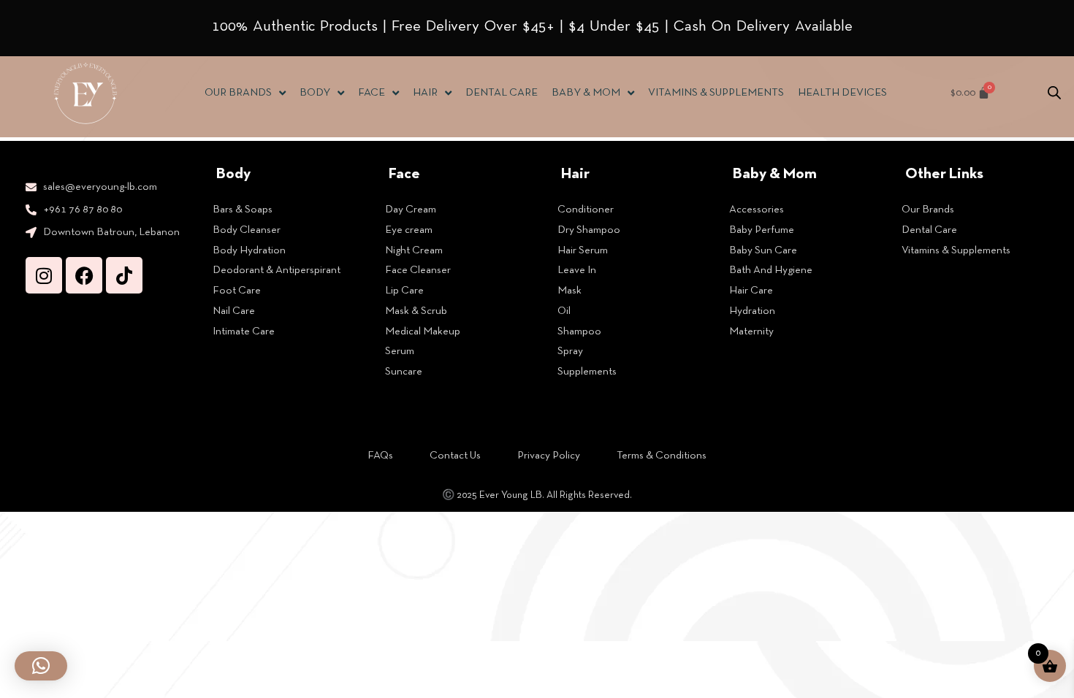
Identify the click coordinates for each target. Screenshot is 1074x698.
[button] (41, 665)
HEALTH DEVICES (842, 93)
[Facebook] (84, 275)
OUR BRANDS (238, 93)
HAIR (425, 93)
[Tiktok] (124, 275)
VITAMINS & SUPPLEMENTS (716, 93)
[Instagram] (44, 275)
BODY (315, 93)
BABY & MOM (586, 93)
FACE (371, 93)
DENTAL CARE (501, 93)
